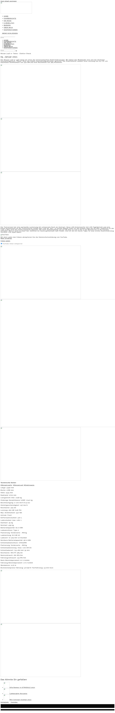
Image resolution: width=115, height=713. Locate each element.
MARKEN (7, 45)
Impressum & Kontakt (9, 704)
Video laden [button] (5, 241)
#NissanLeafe (6, 485)
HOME (6, 40)
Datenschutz (6, 707)
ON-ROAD (7, 43)
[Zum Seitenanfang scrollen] (1, 711)
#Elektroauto (29, 485)
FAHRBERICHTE (10, 41)
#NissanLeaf (18, 485)
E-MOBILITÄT (9, 44)
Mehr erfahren (6, 238)
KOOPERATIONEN (11, 48)
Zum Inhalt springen (9, 1)
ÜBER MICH (8, 46)
